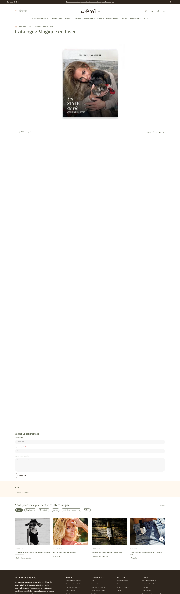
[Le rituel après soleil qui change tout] (70, 531)
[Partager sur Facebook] (153, 132)
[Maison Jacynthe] (90, 11)
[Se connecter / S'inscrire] (146, 11)
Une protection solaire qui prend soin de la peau (107, 552)
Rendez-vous (134, 18)
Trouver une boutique (149, 580)
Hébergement (146, 590)
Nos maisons (121, 584)
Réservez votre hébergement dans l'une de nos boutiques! (85, 2)
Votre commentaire (22, 456)
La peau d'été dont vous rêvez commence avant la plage (146, 553)
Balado (119, 590)
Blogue (123, 18)
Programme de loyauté (98, 587)
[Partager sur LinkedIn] (163, 132)
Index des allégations (72, 587)
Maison (99, 18)
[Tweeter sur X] (157, 132)
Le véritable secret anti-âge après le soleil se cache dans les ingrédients (32, 553)
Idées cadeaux (70, 590)
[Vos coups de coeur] (152, 11)
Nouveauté (68, 18)
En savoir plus (109, 2)
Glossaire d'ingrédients (73, 584)
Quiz (144, 18)
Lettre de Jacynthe (123, 587)
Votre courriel (20, 447)
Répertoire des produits (73, 580)
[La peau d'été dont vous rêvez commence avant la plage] (147, 531)
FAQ (92, 580)
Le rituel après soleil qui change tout (64, 552)
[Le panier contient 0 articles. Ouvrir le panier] (163, 11)
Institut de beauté (148, 584)
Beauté (77, 18)
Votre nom (19, 438)
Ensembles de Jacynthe (40, 18)
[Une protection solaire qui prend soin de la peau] (109, 531)
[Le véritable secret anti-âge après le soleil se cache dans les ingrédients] (32, 531)
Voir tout (162, 505)
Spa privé (145, 587)
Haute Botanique (56, 18)
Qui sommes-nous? (123, 580)
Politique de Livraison (98, 590)
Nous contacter (96, 584)
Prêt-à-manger (111, 18)
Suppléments (88, 18)
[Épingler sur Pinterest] (160, 132)
